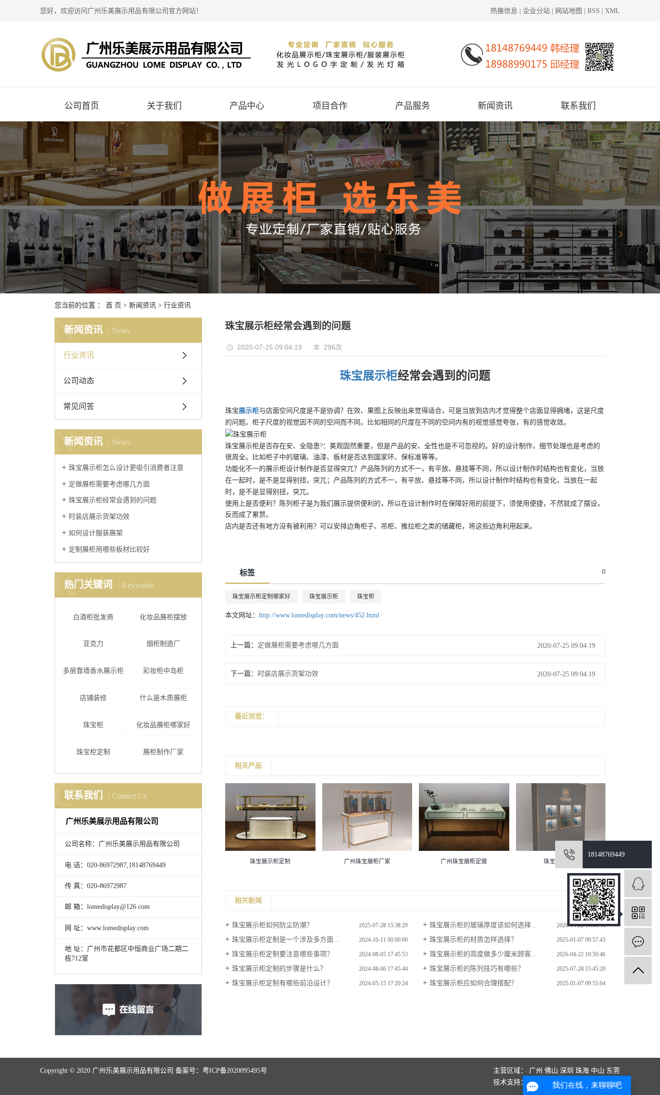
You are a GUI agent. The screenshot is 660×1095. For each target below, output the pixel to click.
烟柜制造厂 (163, 643)
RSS (594, 11)
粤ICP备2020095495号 (234, 1070)
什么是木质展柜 (163, 697)
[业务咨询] (638, 883)
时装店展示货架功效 (99, 516)
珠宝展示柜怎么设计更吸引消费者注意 (126, 467)
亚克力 (93, 643)
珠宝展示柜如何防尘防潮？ (272, 925)
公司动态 (78, 381)
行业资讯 (177, 305)
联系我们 (578, 106)
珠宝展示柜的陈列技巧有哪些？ (477, 968)
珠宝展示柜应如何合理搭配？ (473, 983)
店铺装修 (93, 697)
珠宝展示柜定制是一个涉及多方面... (285, 939)
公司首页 (81, 106)
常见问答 (78, 406)
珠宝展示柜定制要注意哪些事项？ (282, 954)
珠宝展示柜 (323, 596)
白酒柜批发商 (93, 617)
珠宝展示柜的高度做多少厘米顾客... (483, 954)
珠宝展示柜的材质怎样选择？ (473, 939)
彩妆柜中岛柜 (163, 670)
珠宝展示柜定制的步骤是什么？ (279, 968)
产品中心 (247, 106)
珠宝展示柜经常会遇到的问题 (113, 500)
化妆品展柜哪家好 (163, 725)
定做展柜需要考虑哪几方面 (109, 484)
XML (612, 11)
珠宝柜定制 (93, 752)
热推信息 (503, 11)
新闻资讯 (495, 106)
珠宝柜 (93, 725)
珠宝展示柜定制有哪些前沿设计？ (282, 983)
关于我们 (164, 106)
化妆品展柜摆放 (163, 617)
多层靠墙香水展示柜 (93, 670)
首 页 (113, 305)
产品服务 (412, 106)
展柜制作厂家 (163, 752)
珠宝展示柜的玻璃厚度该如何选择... (483, 925)
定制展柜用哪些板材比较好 (109, 549)
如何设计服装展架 (96, 533)
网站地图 (569, 11)
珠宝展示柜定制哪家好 (261, 596)
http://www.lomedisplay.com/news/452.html (319, 615)
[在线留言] (638, 941)
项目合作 (330, 106)
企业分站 (536, 11)
